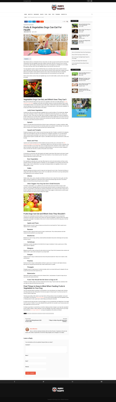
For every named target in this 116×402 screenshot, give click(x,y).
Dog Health (31, 24)
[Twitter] (88, 1)
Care (49, 14)
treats (44, 313)
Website (27, 366)
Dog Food (26, 24)
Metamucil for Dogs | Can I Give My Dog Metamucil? (84, 79)
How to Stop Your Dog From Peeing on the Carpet (85, 84)
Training (58, 14)
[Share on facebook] (26, 22)
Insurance (36, 14)
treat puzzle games (40, 297)
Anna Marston (27, 31)
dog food (29, 313)
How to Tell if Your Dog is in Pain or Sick (85, 30)
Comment (27, 344)
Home (25, 14)
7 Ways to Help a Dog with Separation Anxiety (58, 321)
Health (42, 14)
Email (26, 361)
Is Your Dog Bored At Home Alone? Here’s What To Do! (80, 64)
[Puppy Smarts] (58, 7)
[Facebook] (87, 1)
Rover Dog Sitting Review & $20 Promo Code (33, 321)
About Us (30, 14)
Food (46, 14)
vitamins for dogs (50, 313)
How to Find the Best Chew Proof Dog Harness (84, 25)
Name (27, 355)
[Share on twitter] (30, 22)
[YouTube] (91, 1)
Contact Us (64, 14)
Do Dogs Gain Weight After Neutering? (84, 41)
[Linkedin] (90, 1)
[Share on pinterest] (38, 22)
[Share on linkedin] (34, 22)
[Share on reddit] (42, 22)
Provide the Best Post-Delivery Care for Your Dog (84, 90)
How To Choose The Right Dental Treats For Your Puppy (84, 36)
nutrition (39, 313)
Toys (53, 14)
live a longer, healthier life (35, 309)
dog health (34, 313)
